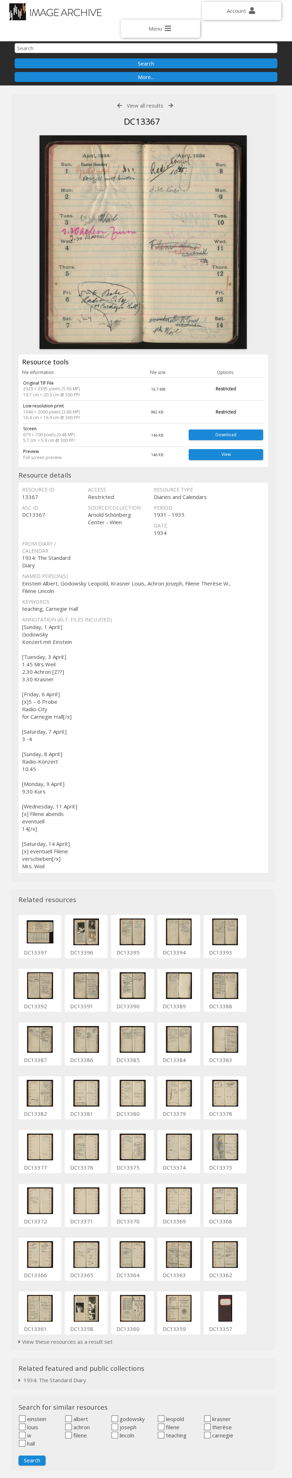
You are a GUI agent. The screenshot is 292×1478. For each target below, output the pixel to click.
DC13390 (128, 1006)
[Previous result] (119, 105)
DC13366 (35, 1275)
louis (32, 1427)
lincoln (126, 1435)
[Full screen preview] (143, 242)
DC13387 (35, 1059)
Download (225, 435)
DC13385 (128, 1059)
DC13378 (220, 1113)
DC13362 (220, 1275)
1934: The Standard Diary (53, 1380)
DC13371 (81, 1221)
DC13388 (220, 1006)
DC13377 (35, 1167)
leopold (174, 1418)
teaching (176, 1435)
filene (172, 1427)
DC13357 (220, 1328)
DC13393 (220, 952)
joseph (127, 1427)
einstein (36, 1418)
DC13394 (174, 952)
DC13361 (35, 1328)
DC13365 (81, 1275)
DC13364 (128, 1275)
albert (80, 1418)
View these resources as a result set (67, 1341)
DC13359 (174, 1328)
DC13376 (81, 1167)
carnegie (222, 1435)
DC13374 (174, 1167)
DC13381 (81, 1113)
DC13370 (128, 1221)
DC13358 (81, 1328)
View (226, 454)
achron (81, 1427)
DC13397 (35, 952)
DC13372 (35, 1221)
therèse (221, 1427)
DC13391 (81, 1006)
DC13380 (128, 1113)
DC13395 (128, 952)
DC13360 (128, 1328)
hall (30, 1443)
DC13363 (174, 1275)
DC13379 (174, 1113)
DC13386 (81, 1059)
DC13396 (81, 952)
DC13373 (220, 1167)
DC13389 (174, 1006)
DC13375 (128, 1167)
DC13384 (174, 1059)
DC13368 (220, 1221)
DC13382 (35, 1113)
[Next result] (170, 105)
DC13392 (35, 1006)
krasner (221, 1418)
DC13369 (174, 1221)
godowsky (131, 1418)
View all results (145, 105)
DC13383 (220, 1059)
